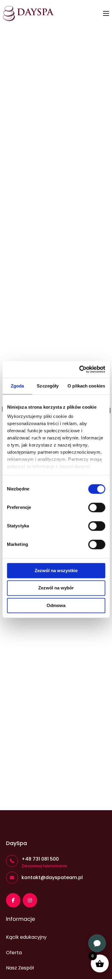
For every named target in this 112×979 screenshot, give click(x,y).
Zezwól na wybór (56, 588)
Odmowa (56, 605)
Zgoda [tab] (17, 385)
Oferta (14, 952)
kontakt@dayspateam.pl (52, 877)
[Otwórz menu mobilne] (106, 13)
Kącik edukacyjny (26, 937)
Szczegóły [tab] (48, 385)
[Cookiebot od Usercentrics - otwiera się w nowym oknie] (79, 369)
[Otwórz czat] (97, 943)
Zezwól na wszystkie (56, 570)
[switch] (96, 507)
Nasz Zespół (20, 967)
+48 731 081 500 (40, 859)
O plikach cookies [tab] (86, 385)
